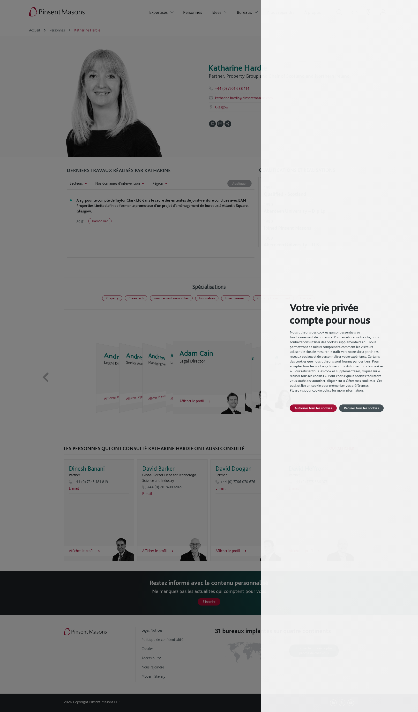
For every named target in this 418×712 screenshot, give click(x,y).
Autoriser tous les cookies (313, 408)
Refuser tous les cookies (361, 408)
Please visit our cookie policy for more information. (327, 390)
